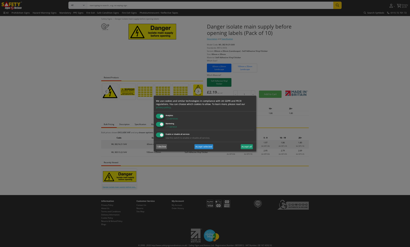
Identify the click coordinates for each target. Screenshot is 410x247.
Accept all (247, 146)
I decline (161, 146)
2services (172, 118)
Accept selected (203, 146)
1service (171, 126)
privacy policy (163, 107)
